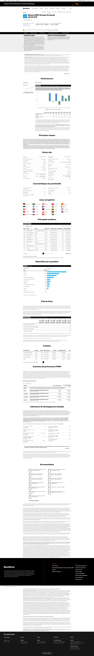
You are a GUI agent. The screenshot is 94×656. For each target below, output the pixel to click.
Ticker (25, 228)
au (23, 226)
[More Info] (47, 85)
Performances (33, 33)
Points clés (42, 33)
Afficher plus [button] (67, 448)
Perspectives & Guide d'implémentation (75, 641)
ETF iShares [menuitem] (52, 8)
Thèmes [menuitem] (46, 8)
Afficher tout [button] (69, 253)
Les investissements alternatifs (41, 641)
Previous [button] (42, 253)
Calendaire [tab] (38, 85)
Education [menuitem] (63, 8)
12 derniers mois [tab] (44, 85)
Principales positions (53, 33)
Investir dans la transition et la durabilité (59, 641)
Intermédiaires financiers (81, 0)
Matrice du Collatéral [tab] (43, 317)
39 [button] (51, 253)
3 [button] (46, 253)
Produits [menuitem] (41, 8)
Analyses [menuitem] (58, 8)
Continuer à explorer (47, 653)
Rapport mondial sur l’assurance (74, 644)
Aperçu (26, 33)
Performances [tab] (38, 82)
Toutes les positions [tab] (27, 223)
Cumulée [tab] (56, 85)
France (88, 0)
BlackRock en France (7, 640)
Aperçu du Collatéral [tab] (35, 317)
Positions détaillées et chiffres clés (30, 256)
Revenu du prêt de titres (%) (28, 324)
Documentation (65, 33)
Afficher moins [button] (67, 73)
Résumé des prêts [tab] (27, 317)
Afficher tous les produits (24, 641)
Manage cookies (78, 579)
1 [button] (43, 253)
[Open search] (70, 8)
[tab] (28, 88)
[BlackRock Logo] (9, 567)
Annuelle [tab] (51, 85)
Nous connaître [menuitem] (35, 8)
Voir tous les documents (34, 500)
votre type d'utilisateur (31, 4)
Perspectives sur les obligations (74, 647)
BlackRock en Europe (7, 641)
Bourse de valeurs (26, 350)
